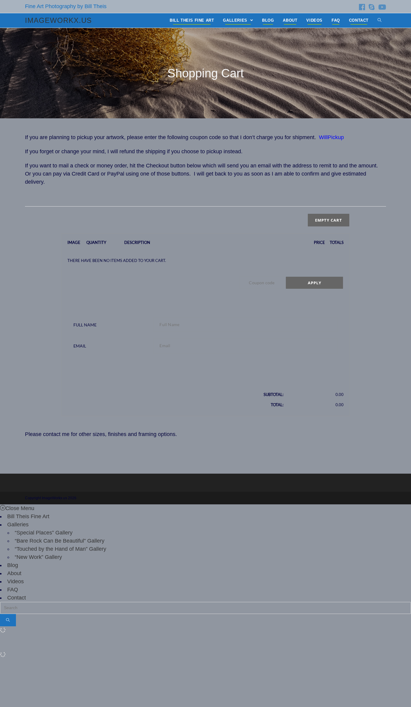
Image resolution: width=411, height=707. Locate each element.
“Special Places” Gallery (44, 533)
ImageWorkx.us (58, 20)
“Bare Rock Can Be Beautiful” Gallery (59, 541)
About (14, 573)
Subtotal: (273, 394)
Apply (314, 282)
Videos (15, 581)
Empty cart (328, 220)
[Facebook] (362, 7)
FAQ (12, 590)
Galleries (18, 525)
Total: (277, 404)
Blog (12, 565)
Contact (16, 598)
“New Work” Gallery (38, 557)
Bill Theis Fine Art (28, 516)
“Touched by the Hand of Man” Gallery (60, 549)
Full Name (85, 324)
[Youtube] (381, 7)
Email (79, 345)
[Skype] (371, 7)
